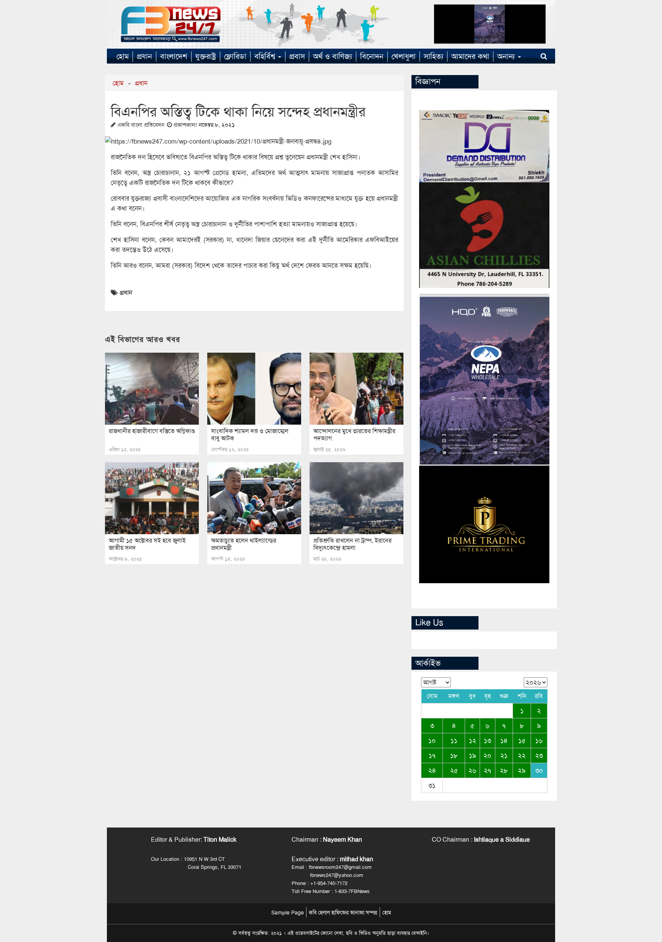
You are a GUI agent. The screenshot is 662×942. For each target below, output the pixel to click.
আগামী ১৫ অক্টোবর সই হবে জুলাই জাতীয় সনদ (147, 544)
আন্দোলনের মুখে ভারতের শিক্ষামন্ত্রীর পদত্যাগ (354, 434)
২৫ (454, 770)
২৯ (522, 770)
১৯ (472, 755)
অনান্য (507, 56)
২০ (487, 755)
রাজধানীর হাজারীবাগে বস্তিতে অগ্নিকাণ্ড (152, 431)
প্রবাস (297, 56)
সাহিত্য (433, 56)
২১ (504, 755)
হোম (122, 56)
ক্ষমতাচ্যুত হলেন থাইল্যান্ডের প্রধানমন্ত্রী (243, 544)
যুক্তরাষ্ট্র (205, 56)
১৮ (454, 755)
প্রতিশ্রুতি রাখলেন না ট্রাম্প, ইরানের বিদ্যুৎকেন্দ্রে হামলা (352, 544)
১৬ (538, 740)
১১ (454, 740)
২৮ (504, 770)
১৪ (504, 740)
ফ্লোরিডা (235, 56)
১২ (472, 740)
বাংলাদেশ (173, 56)
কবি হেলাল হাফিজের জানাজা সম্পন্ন (343, 912)
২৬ (472, 770)
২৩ (539, 755)
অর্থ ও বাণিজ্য (332, 56)
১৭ (432, 755)
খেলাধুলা (404, 56)
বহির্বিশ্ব (265, 56)
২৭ (487, 770)
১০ (432, 740)
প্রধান (144, 56)
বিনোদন (371, 56)
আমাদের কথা (470, 56)
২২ (522, 755)
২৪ (432, 770)
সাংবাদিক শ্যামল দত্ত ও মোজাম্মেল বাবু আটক (249, 434)
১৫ (522, 740)
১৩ (487, 740)
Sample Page (287, 912)
